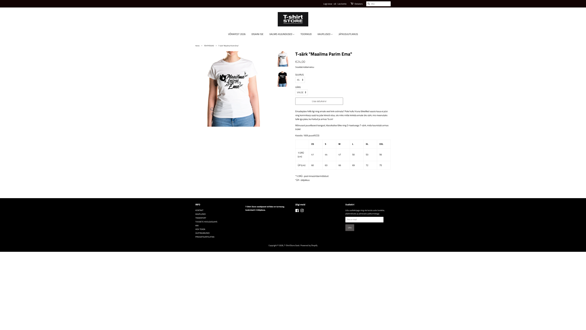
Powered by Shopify (308, 245)
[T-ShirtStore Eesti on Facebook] (297, 211)
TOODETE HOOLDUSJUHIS (206, 221)
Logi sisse (327, 3)
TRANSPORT (200, 217)
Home (197, 45)
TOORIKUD (306, 34)
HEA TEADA (200, 229)
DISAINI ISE (257, 34)
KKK (197, 225)
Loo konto (342, 3)
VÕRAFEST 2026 (237, 34)
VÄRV (298, 87)
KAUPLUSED (324, 34)
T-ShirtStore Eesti (292, 245)
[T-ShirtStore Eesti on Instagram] (302, 211)
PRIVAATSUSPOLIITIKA (204, 236)
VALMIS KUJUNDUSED (281, 34)
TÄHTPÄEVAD (209, 45)
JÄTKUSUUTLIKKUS (348, 34)
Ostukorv (358, 3)
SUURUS (299, 74)
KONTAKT (199, 210)
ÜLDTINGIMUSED (202, 233)
